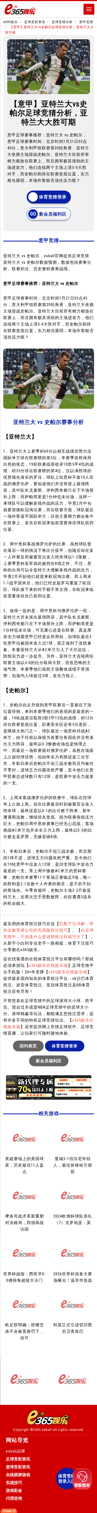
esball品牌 (15, 1451)
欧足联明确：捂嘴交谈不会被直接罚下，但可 (24, 1331)
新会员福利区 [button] (53, 214)
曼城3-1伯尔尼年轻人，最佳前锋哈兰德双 (72, 1165)
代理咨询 (14, 1498)
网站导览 (17, 1440)
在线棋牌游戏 (18, 1474)
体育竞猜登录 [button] (53, 196)
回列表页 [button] (28, 1046)
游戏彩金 (14, 1490)
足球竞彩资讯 (34, 22)
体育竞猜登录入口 (66, 1478)
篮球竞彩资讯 (18, 1466)
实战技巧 (14, 1482)
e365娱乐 (10, 22)
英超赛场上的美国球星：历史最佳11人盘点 (24, 1165)
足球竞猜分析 (62, 22)
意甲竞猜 (86, 22)
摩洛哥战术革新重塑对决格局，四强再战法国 (24, 1223)
